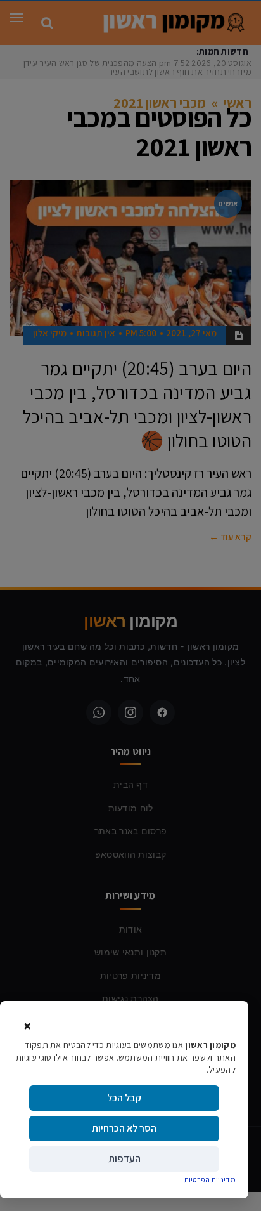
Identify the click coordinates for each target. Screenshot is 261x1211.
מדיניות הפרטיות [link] (210, 1179)
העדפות (124, 1158)
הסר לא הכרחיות (124, 1128)
